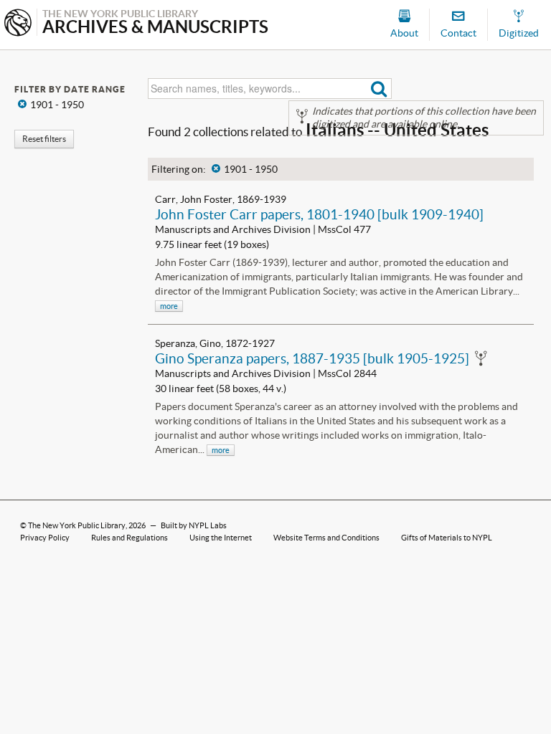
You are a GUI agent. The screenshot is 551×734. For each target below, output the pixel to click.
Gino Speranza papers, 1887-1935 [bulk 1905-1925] (312, 358)
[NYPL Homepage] (18, 24)
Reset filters (44, 138)
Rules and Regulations (129, 537)
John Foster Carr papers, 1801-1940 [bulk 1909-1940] (319, 214)
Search (379, 88)
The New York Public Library (77, 525)
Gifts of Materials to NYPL (446, 537)
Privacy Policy (45, 537)
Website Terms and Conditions (326, 537)
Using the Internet (220, 537)
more (169, 306)
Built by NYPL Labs (194, 525)
